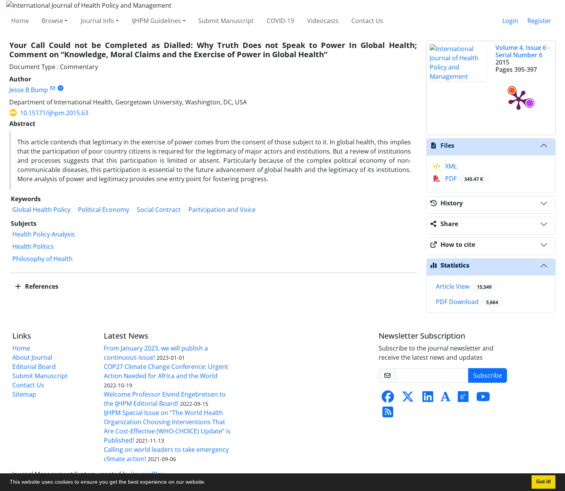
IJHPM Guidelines (156, 21)
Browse (52, 21)
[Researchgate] (463, 399)
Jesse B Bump (28, 90)
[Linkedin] (428, 399)
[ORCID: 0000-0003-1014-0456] (60, 88)
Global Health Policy (41, 209)
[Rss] (388, 414)
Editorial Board (34, 366)
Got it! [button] (543, 481)
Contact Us (367, 21)
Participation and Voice (222, 209)
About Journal (32, 357)
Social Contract (159, 209)
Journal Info (97, 21)
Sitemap (24, 394)
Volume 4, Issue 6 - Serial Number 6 (522, 51)
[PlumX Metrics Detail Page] (518, 99)
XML (450, 166)
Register (539, 21)
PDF (463, 178)
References (40, 286)
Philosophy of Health (42, 259)
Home (20, 21)
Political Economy (103, 209)
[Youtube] (483, 399)
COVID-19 (280, 21)
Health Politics (33, 246)
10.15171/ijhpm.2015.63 (54, 113)
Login (510, 21)
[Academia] (445, 399)
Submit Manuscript (226, 21)
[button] (208, 483)
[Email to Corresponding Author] (52, 88)
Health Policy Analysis (43, 234)
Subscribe (487, 375)
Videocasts (323, 21)
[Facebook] (388, 399)
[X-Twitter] (408, 399)
